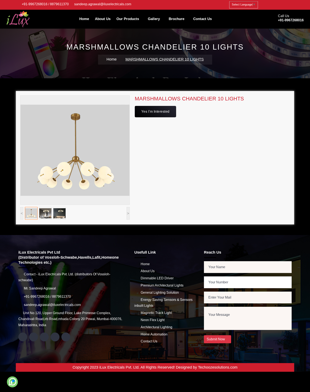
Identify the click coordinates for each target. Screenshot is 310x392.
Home (84, 19)
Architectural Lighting (156, 327)
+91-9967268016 (291, 20)
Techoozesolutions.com (217, 367)
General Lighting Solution (160, 292)
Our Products (127, 19)
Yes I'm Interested (155, 111)
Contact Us (202, 19)
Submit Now (216, 339)
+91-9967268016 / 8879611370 (45, 4)
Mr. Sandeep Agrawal (39, 288)
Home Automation (154, 334)
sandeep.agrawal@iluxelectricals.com (102, 4)
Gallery (154, 19)
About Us (103, 19)
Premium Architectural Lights (162, 285)
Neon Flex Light (152, 320)
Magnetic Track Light (156, 313)
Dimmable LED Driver (157, 278)
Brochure (176, 19)
